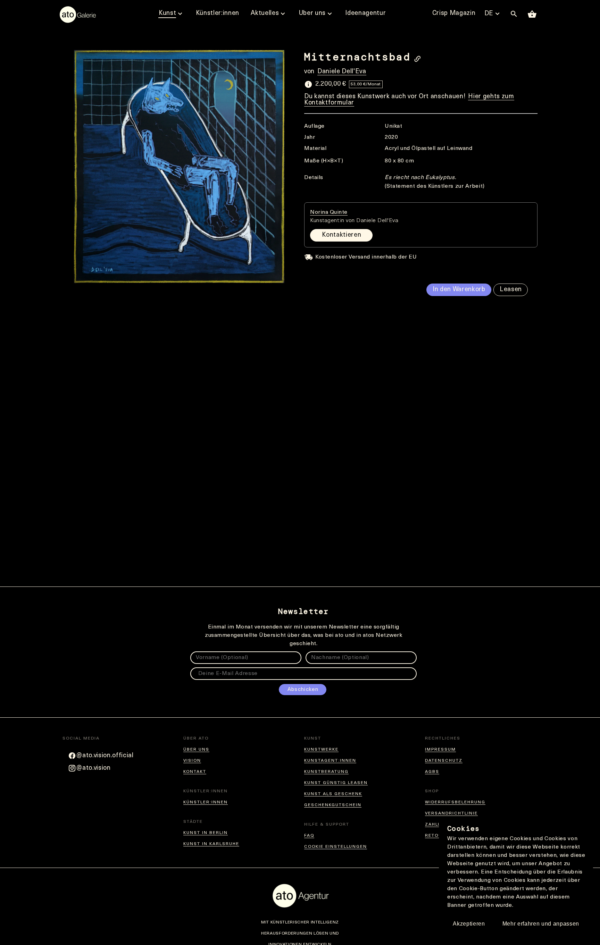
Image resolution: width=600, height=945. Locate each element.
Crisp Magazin (454, 13)
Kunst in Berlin (205, 833)
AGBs (432, 772)
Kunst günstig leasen (336, 783)
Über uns (196, 750)
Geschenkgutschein (332, 805)
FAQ (309, 836)
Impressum (440, 750)
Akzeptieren (469, 924)
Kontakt (194, 772)
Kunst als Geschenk (333, 794)
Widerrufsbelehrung (455, 802)
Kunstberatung (326, 772)
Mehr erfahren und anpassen (540, 924)
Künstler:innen (205, 802)
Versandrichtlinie (451, 813)
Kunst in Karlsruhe (211, 844)
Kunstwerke (321, 750)
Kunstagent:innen (330, 761)
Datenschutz (443, 761)
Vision (192, 761)
